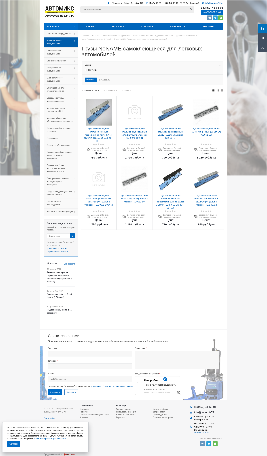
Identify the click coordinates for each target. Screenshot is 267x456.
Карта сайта (49, 418)
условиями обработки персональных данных (112, 386)
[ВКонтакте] (209, 17)
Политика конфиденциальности (94, 414)
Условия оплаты (123, 409)
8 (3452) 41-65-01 (212, 7)
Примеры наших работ (163, 417)
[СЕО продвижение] (69, 454)
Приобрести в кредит (126, 412)
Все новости (69, 264)
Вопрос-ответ (159, 412)
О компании (86, 405)
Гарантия (120, 417)
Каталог (54, 26)
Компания (147, 26)
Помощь (121, 405)
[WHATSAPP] (220, 17)
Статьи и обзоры (160, 409)
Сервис (90, 26)
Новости (83, 412)
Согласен (13, 444)
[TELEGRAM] (215, 17)
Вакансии (84, 409)
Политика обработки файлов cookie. (50, 439)
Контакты (208, 26)
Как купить (118, 26)
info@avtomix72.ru (214, 3)
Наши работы (178, 26)
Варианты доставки (125, 414)
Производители (160, 414)
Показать (90, 79)
